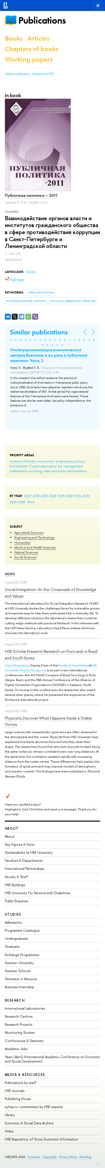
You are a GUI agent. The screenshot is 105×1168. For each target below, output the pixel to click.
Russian (31, 272)
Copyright (49, 1157)
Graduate (12, 946)
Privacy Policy (68, 1157)
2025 (44, 496)
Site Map (85, 1157)
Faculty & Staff (16, 876)
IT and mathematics (42, 466)
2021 (77, 496)
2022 (69, 496)
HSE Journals (14, 1090)
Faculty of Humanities (73, 665)
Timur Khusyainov (17, 665)
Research (15, 1000)
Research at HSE (43, 74)
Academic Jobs (16, 1048)
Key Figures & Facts (19, 844)
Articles (38, 38)
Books (13, 38)
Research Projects (18, 1024)
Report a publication (17, 74)
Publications (42, 20)
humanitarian (19, 466)
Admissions (13, 922)
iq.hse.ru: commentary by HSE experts (34, 1106)
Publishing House (18, 1098)
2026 (36, 496)
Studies (13, 914)
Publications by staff (20, 1082)
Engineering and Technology (34, 537)
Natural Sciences (26, 552)
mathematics (19, 471)
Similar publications (39, 332)
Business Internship (19, 987)
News (10, 574)
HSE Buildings (15, 885)
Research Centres (18, 1016)
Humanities (22, 542)
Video (9, 1131)
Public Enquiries (16, 901)
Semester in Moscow (21, 979)
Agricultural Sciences (28, 532)
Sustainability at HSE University (28, 852)
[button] (11, 340)
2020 (86, 496)
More (31, 502)
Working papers (28, 59)
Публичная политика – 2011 (31, 195)
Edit (98, 1163)
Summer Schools (18, 971)
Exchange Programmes (22, 954)
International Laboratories (25, 1008)
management (73, 466)
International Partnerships (24, 868)
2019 (13, 502)
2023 (61, 496)
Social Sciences (25, 557)
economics (46, 461)
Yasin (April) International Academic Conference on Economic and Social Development (52, 1059)
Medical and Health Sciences (35, 547)
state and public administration (65, 471)
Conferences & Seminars (24, 1040)
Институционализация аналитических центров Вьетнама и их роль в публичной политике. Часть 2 (48, 355)
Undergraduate (16, 938)
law (60, 466)
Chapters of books (31, 49)
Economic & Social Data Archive (29, 1123)
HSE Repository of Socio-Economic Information (41, 1139)
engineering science (70, 461)
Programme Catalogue (22, 930)
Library (10, 1114)
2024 (52, 496)
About (12, 828)
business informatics (24, 461)
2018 (21, 502)
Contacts (34, 1157)
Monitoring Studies (20, 1032)
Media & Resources (25, 1074)
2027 (28, 496)
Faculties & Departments (24, 860)
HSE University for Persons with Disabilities (37, 893)
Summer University (19, 962)
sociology (36, 471)
